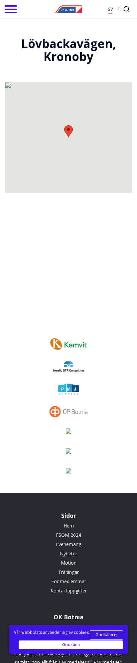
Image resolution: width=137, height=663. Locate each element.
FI (119, 9)
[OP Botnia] (68, 412)
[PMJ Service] (68, 390)
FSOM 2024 (68, 535)
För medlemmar (68, 581)
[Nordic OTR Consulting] (68, 367)
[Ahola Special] (68, 433)
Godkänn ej (106, 634)
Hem (69, 526)
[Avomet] (68, 453)
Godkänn (71, 644)
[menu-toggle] (11, 9)
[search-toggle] (126, 9)
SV (110, 9)
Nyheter (68, 553)
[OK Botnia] (68, 9)
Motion (68, 563)
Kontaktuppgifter (69, 590)
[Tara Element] (68, 473)
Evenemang (68, 544)
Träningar (68, 572)
